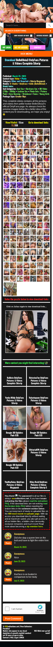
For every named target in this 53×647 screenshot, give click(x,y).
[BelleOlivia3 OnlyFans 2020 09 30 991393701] (6, 165)
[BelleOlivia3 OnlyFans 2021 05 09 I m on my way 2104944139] (46, 205)
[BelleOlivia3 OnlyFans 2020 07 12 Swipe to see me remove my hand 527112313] (33, 145)
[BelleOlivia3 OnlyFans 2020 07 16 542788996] (40, 145)
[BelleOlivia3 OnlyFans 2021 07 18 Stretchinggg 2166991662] (26, 225)
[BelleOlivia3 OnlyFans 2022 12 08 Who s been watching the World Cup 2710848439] (20, 279)
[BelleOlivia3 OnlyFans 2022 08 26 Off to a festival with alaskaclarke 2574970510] (33, 272)
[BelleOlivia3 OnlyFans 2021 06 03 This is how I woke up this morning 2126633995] (46, 212)
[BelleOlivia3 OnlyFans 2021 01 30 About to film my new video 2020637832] (13, 185)
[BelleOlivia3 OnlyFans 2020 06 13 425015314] (33, 139)
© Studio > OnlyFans (19, 83)
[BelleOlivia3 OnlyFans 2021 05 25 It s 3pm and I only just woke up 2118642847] (20, 212)
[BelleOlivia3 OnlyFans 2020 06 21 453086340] (46, 139)
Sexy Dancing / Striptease (20, 93)
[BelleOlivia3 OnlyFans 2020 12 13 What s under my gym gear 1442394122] (26, 172)
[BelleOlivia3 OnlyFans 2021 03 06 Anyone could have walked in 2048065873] (46, 192)
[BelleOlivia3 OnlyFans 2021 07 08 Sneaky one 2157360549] (40, 219)
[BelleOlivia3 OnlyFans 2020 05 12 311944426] (20, 132)
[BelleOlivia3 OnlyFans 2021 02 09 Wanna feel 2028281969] (33, 185)
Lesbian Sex (23, 91)
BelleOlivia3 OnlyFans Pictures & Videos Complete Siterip (30, 61)
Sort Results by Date (21, 35)
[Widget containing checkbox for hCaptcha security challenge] (24, 608)
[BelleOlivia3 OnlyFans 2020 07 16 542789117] (46, 145)
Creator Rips (20, 96)
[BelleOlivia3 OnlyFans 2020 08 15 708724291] (46, 152)
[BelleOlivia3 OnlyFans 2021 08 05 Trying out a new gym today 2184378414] (6, 232)
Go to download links (38, 122)
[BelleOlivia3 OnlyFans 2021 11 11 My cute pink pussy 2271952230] (6, 245)
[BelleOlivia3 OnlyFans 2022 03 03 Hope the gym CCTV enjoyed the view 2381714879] (46, 259)
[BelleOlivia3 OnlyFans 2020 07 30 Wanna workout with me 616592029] (13, 152)
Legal (16, 637)
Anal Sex (20, 88)
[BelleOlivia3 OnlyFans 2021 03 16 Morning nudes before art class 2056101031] (40, 199)
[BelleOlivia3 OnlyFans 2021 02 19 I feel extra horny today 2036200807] (46, 185)
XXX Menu (26, 54)
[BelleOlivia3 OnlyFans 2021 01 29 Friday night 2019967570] (6, 185)
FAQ (11, 637)
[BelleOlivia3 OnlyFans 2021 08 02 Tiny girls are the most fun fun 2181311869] (46, 225)
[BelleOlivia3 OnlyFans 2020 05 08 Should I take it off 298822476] (6, 132)
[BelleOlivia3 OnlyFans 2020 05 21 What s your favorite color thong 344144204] (33, 132)
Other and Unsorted (19, 81)
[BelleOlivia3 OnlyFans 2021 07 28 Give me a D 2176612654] (40, 225)
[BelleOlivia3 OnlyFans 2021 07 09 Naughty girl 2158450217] (46, 219)
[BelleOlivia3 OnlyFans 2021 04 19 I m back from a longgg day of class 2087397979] (13, 205)
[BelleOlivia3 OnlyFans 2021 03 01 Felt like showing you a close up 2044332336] (33, 192)
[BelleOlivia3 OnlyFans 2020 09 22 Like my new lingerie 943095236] (46, 159)
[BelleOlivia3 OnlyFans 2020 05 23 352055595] (40, 132)
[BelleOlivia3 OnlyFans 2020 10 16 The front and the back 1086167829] (26, 165)
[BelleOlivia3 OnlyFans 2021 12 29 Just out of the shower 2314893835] (13, 252)
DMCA (22, 637)
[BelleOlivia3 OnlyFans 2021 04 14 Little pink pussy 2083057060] (46, 199)
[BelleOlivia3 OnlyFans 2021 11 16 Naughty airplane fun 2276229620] (13, 245)
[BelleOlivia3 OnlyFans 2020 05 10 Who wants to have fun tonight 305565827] (13, 132)
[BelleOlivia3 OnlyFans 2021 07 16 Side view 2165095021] (20, 225)
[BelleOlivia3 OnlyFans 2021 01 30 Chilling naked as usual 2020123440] (20, 185)
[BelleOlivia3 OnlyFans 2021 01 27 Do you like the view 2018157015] (46, 179)
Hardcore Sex (32, 88)
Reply (8, 543)
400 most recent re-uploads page (23, 513)
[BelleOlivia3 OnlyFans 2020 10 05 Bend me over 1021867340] (13, 165)
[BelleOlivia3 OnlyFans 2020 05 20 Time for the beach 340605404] (26, 132)
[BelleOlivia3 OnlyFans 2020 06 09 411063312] (13, 139)
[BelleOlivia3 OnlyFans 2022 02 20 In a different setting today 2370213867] (26, 259)
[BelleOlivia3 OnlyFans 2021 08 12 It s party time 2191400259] (20, 232)
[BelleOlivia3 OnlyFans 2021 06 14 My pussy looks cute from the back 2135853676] (20, 219)
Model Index (8, 86)
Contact (6, 637)
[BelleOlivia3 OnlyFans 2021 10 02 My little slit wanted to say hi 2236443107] (26, 239)
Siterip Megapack (37, 81)
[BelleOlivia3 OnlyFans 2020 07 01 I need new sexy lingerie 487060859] (20, 145)
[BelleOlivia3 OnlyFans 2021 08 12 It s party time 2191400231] (13, 232)
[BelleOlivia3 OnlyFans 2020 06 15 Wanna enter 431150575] (40, 139)
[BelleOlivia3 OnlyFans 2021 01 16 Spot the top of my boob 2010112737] (6, 179)
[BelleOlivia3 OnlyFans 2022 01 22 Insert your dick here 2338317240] (46, 252)
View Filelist (11, 122)
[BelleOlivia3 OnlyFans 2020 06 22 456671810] (6, 145)
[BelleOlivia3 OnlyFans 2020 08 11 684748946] (33, 152)
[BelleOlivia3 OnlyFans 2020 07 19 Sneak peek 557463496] (6, 152)
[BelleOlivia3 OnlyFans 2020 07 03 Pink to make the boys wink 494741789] (26, 145)
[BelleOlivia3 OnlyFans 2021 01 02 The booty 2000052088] (40, 172)
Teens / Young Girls (41, 93)
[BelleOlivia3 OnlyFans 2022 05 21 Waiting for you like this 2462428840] (46, 265)
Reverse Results (43, 35)
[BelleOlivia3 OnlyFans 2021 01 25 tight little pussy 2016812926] (40, 179)
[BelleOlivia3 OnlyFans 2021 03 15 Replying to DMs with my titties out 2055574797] (33, 199)
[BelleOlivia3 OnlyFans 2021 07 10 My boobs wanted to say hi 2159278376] (6, 225)
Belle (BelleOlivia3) (37, 83)
